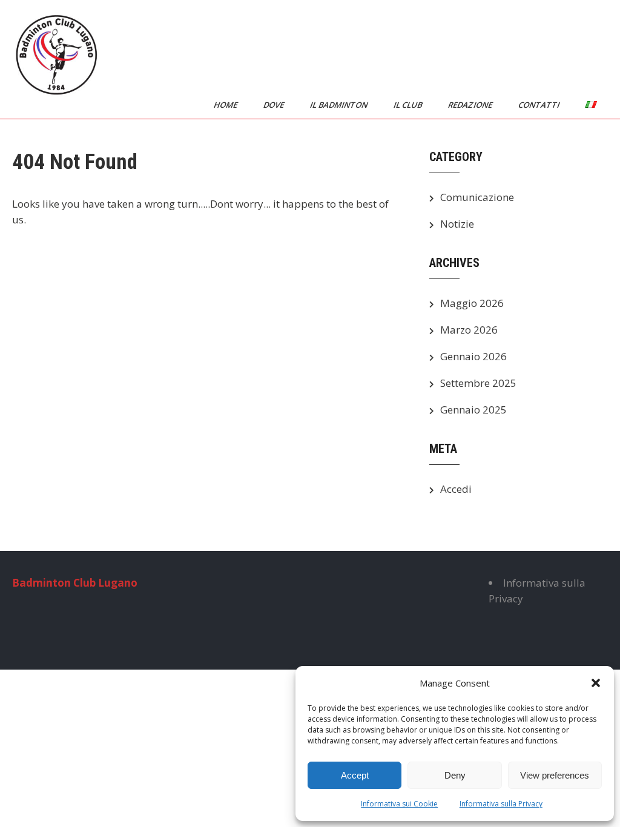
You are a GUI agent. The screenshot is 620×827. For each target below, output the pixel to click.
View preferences (554, 775)
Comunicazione (477, 197)
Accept (355, 775)
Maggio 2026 (472, 303)
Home (226, 104)
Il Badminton (340, 104)
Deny (455, 775)
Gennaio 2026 (473, 356)
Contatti (539, 104)
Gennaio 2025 (473, 410)
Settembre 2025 (478, 383)
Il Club (408, 104)
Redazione (471, 104)
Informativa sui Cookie (399, 804)
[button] (596, 683)
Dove (274, 104)
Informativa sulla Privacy (501, 804)
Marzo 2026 (469, 330)
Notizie (457, 224)
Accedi (456, 489)
